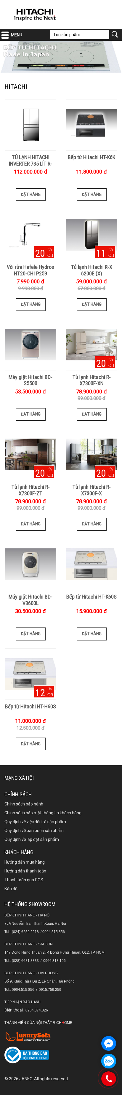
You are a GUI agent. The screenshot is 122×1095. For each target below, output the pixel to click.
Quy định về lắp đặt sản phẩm (31, 839)
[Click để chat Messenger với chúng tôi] (108, 1043)
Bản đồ (10, 888)
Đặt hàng (31, 194)
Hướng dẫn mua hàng (24, 862)
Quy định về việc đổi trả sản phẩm (35, 821)
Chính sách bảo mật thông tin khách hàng (42, 812)
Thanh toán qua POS (23, 879)
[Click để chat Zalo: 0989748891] (108, 1061)
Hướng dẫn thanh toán (25, 871)
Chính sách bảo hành (23, 804)
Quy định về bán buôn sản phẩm (34, 830)
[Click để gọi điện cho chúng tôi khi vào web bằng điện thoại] (108, 1078)
